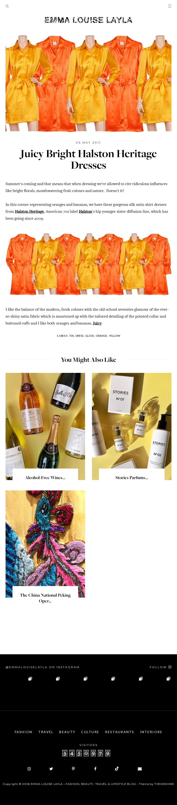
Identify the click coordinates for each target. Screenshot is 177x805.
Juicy (97, 323)
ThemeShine (164, 784)
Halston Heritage (29, 212)
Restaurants (119, 732)
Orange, (102, 335)
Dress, (80, 335)
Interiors (151, 732)
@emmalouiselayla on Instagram (43, 667)
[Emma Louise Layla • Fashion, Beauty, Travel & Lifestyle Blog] (88, 20)
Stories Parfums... (131, 478)
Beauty (67, 732)
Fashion (23, 732)
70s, (71, 335)
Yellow (114, 335)
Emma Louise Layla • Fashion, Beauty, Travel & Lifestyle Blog (83, 784)
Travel (46, 732)
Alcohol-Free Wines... (45, 478)
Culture (90, 732)
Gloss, (89, 335)
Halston (85, 212)
